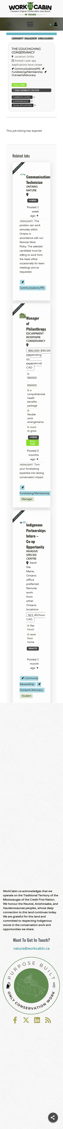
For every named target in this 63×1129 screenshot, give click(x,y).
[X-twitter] (26, 1020)
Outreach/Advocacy (24, 75)
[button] (9, 24)
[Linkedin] (37, 1020)
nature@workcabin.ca (31, 949)
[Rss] (48, 1020)
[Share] (53, 1117)
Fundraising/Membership (27, 72)
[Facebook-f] (15, 1020)
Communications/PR (27, 68)
